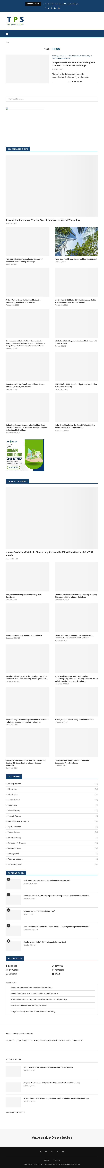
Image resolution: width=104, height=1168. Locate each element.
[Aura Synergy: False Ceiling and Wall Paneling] (76, 701)
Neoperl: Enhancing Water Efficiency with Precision (23, 596)
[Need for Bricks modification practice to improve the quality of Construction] (13, 900)
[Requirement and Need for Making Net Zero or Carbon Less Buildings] (27, 69)
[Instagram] (51, 8)
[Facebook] (40, 1152)
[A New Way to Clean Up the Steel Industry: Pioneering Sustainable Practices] (27, 282)
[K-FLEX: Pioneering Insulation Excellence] (27, 617)
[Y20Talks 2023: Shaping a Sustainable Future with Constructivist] (76, 323)
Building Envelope (58, 56)
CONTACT (56, 1160)
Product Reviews (53, 832)
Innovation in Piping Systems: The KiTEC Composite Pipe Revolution (72, 761)
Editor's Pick (53, 789)
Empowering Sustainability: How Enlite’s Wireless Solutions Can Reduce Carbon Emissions (27, 721)
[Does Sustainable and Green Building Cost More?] (76, 241)
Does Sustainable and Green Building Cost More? (67, 4)
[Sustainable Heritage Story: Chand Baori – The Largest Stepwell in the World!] (13, 931)
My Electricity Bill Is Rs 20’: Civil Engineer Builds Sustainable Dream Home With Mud (75, 301)
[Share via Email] (81, 82)
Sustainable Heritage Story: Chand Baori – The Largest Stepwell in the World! (57, 927)
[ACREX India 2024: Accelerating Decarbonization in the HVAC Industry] (76, 366)
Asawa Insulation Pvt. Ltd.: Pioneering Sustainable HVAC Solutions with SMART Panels (49, 554)
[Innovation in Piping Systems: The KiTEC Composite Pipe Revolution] (76, 742)
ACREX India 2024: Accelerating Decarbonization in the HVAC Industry (76, 385)
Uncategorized (53, 854)
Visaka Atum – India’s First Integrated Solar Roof (45, 942)
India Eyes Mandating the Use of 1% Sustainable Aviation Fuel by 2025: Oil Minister (75, 426)
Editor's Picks (53, 794)
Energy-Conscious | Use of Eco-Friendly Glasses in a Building (33, 1012)
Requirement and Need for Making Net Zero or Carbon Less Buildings (73, 64)
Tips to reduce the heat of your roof (39, 911)
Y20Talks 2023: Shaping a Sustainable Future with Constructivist (76, 342)
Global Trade (53, 805)
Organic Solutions (53, 827)
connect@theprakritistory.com (22, 1033)
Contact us (10, 1053)
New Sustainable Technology (79, 56)
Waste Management (53, 859)
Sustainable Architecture (61, 58)
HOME (46, 1160)
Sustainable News (53, 848)
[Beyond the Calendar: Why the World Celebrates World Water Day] (52, 186)
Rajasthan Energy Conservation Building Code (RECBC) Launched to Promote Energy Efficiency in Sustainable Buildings (27, 427)
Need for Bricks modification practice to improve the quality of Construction (56, 896)
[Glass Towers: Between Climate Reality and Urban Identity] (13, 1071)
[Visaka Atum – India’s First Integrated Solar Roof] (13, 946)
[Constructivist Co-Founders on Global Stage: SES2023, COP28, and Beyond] (27, 366)
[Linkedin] (55, 8)
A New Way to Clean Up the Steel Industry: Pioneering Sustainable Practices (23, 301)
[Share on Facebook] (72, 82)
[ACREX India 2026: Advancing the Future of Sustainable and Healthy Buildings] (27, 241)
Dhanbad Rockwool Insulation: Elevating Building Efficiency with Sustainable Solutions (76, 596)
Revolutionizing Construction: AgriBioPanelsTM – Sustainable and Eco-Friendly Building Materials (27, 677)
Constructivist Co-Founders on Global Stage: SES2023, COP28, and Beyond (25, 385)
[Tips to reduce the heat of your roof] (13, 915)
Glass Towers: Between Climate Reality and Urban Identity (31, 987)
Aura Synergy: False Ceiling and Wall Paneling (74, 720)
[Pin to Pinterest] (78, 82)
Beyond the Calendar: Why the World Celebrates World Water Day (43, 220)
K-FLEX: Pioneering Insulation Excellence (24, 635)
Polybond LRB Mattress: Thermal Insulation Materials (47, 880)
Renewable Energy (53, 838)
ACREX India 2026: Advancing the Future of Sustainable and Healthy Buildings (24, 260)
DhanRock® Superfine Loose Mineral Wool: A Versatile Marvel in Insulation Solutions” (74, 636)
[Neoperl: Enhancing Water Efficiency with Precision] (27, 576)
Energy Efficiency (53, 800)
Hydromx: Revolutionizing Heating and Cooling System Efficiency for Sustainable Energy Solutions (26, 763)
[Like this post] (69, 82)
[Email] (58, 8)
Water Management (53, 864)
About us (9, 1047)
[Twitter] (48, 8)
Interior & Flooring (53, 816)
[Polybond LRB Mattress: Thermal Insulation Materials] (13, 884)
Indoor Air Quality (53, 811)
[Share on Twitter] (75, 82)
